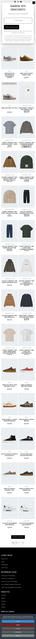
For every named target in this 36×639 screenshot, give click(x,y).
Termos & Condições (7, 578)
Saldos (3, 607)
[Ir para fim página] (23, 542)
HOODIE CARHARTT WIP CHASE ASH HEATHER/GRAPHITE (26, 282)
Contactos (4, 567)
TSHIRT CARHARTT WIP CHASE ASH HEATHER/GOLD (26, 352)
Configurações (18, 632)
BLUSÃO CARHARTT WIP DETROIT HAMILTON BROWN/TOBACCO (9, 179)
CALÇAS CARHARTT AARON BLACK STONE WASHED (26, 213)
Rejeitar (18, 625)
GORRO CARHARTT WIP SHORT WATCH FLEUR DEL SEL (9, 213)
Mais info (18, 635)
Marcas (3, 604)
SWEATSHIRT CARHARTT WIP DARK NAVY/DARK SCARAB (26, 317)
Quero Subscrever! (11, 27)
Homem (3, 595)
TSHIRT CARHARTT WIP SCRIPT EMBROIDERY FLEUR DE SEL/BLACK (9, 352)
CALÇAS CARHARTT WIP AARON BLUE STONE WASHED (9, 248)
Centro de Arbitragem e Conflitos (11, 587)
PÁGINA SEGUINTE (18, 537)
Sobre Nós (4, 559)
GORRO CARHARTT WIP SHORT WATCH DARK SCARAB (26, 179)
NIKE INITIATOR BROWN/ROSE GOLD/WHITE (9, 75)
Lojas (2, 561)
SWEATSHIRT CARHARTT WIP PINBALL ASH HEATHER (26, 109)
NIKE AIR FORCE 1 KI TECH (9, 108)
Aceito (18, 621)
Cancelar (18, 628)
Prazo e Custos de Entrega (9, 581)
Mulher (3, 598)
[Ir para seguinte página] (19, 542)
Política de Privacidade (8, 575)
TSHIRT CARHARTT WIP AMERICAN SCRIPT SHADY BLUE (9, 144)
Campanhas (4, 564)
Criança (3, 601)
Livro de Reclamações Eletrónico (11, 584)
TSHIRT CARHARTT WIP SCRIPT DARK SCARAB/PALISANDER (26, 248)
